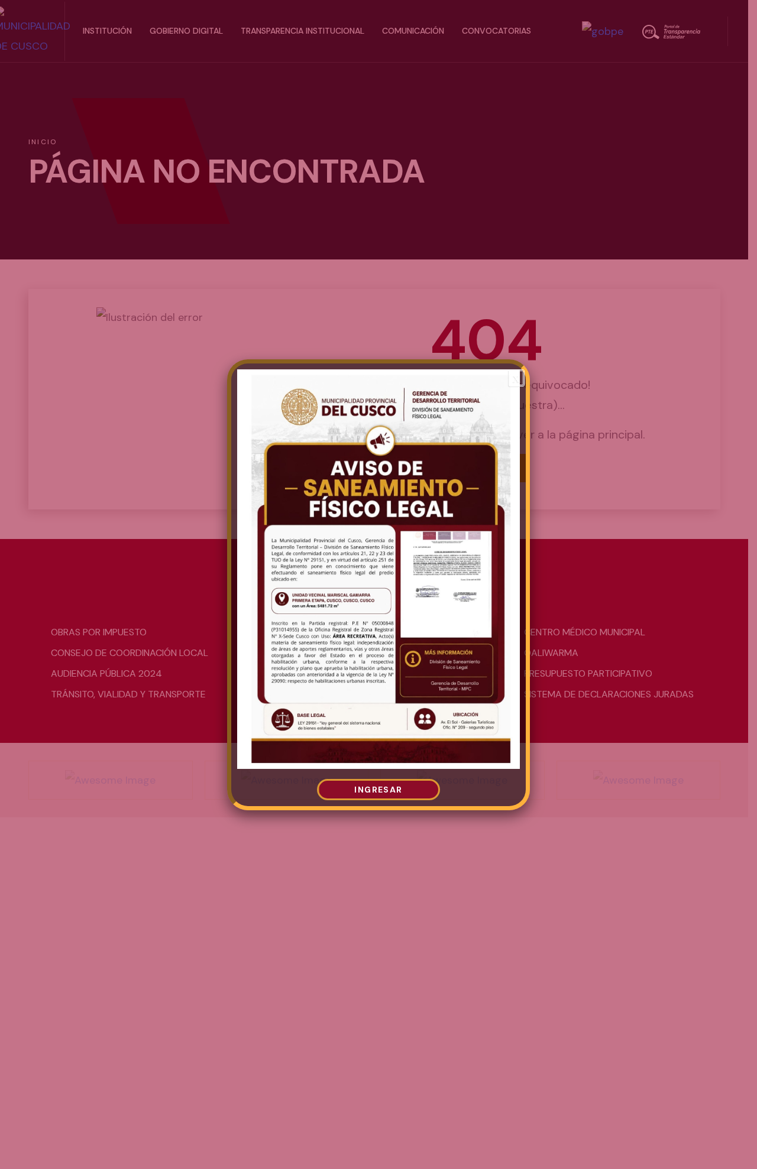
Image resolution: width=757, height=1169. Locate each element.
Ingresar (378, 789)
